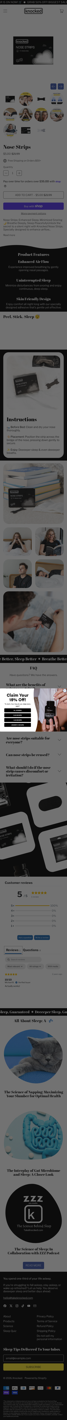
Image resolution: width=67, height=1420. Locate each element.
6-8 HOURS (18, 715)
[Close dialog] (64, 690)
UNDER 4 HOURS (17, 725)
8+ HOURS (18, 710)
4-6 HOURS (18, 720)
